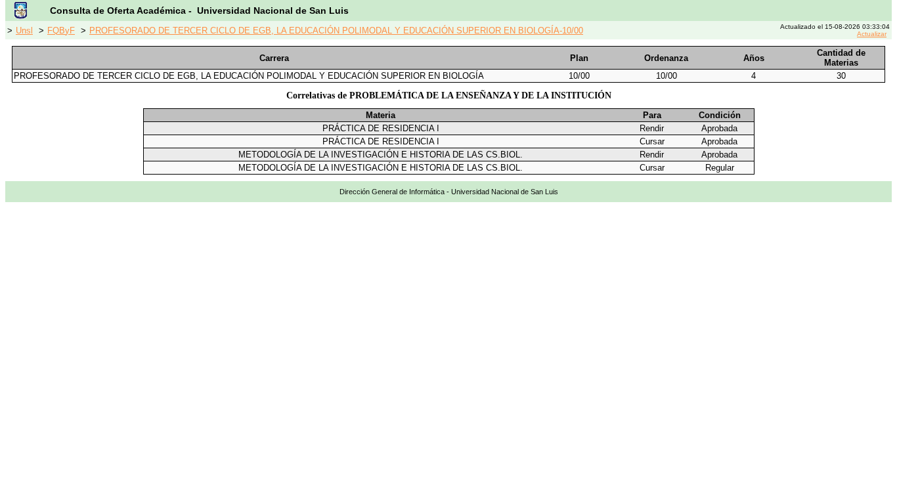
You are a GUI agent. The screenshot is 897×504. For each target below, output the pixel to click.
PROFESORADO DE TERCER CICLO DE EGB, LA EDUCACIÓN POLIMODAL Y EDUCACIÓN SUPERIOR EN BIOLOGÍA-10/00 (336, 30)
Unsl (24, 30)
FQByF (61, 30)
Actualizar (871, 33)
